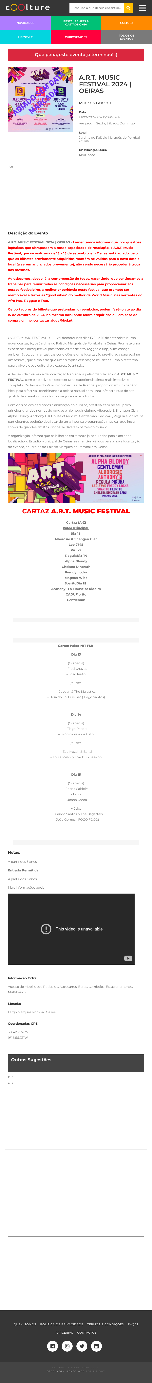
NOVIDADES (25, 22)
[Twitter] (81, 1346)
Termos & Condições (105, 1324)
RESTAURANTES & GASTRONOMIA (76, 23)
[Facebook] (52, 1346)
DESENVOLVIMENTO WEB (66, 1371)
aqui (39, 887)
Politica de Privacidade (61, 1324)
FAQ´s (133, 1324)
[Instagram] (67, 1346)
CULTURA (126, 22)
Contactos (87, 1332)
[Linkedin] (96, 1346)
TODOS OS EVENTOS (126, 37)
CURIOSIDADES (76, 37)
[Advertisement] (76, 196)
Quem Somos (25, 1324)
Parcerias (64, 1332)
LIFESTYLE (25, 37)
